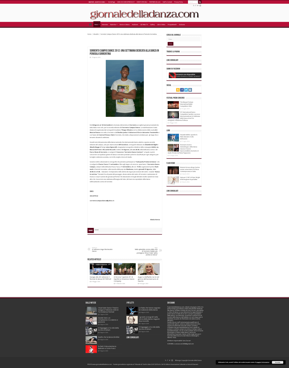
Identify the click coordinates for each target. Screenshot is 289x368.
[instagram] (200, 5)
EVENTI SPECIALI (142, 2)
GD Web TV (144, 24)
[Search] (200, 2)
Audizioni (135, 24)
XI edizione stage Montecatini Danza (102, 249)
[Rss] (194, 5)
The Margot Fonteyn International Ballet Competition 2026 (186, 104)
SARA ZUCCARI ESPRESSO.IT (126, 2)
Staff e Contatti (167, 2)
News (96, 24)
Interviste (105, 24)
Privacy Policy (178, 2)
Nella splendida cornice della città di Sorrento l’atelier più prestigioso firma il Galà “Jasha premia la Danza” (146, 251)
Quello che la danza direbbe (108, 337)
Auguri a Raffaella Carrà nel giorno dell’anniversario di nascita (148, 279)
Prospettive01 (172, 24)
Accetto (277, 362)
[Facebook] (195, 5)
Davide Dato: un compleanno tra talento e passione (108, 320)
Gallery (152, 24)
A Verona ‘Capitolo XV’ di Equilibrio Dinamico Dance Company (124, 279)
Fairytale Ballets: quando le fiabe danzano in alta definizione (188, 137)
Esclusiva (182, 24)
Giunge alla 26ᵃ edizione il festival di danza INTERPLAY (100, 278)
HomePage (111, 2)
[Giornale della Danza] (144, 13)
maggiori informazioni (262, 362)
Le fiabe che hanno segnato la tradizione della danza (149, 309)
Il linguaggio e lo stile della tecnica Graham (108, 329)
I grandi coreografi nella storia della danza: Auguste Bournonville (149, 319)
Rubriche (113, 24)
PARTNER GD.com (154, 2)
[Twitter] (198, 5)
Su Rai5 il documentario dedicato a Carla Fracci (107, 347)
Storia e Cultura (124, 24)
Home (89, 34)
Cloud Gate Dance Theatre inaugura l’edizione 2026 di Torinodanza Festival (108, 310)
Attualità (96, 34)
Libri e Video (161, 24)
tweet (97, 230)
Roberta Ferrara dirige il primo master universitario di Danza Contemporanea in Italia (190, 169)
